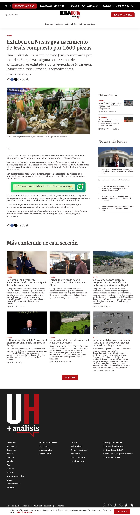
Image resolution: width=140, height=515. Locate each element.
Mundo (9, 36)
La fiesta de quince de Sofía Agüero (116, 180)
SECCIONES (59, 6)
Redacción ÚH (73, 298)
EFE (69, 362)
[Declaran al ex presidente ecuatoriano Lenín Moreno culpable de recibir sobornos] (27, 262)
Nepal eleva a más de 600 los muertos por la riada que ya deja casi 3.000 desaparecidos (109, 106)
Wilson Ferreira (116, 128)
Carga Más (70, 377)
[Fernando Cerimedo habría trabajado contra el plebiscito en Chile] (70, 262)
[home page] (70, 15)
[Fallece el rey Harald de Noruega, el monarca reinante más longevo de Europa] (27, 322)
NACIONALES (46, 6)
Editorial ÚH (70, 24)
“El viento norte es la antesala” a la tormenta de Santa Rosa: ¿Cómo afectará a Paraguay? (115, 188)
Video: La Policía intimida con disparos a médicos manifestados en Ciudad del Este (117, 208)
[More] (65, 6)
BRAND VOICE (122, 6)
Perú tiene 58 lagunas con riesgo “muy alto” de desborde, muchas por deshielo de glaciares (111, 343)
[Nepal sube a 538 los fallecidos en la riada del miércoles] (70, 322)
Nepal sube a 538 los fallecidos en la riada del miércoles (70, 341)
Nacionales (102, 117)
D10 (83, 6)
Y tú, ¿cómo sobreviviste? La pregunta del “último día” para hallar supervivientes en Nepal (110, 283)
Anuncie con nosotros (49, 443)
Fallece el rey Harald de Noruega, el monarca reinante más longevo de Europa (27, 343)
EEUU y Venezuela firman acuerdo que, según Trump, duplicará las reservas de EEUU (117, 171)
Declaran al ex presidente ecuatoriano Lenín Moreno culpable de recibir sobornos (27, 283)
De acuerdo (122, 511)
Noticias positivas (87, 24)
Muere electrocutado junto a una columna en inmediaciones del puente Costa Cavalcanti (109, 122)
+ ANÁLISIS (74, 6)
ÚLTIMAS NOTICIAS (24, 6)
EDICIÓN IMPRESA (123, 15)
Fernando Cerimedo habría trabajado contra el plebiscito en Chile (68, 283)
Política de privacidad (24, 512)
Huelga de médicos (54, 24)
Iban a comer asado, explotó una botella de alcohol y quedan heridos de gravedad (117, 198)
